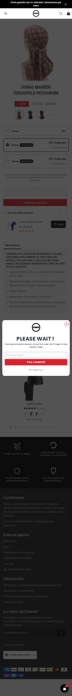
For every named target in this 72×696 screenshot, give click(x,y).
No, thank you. (36, 369)
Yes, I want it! (36, 362)
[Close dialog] (66, 324)
